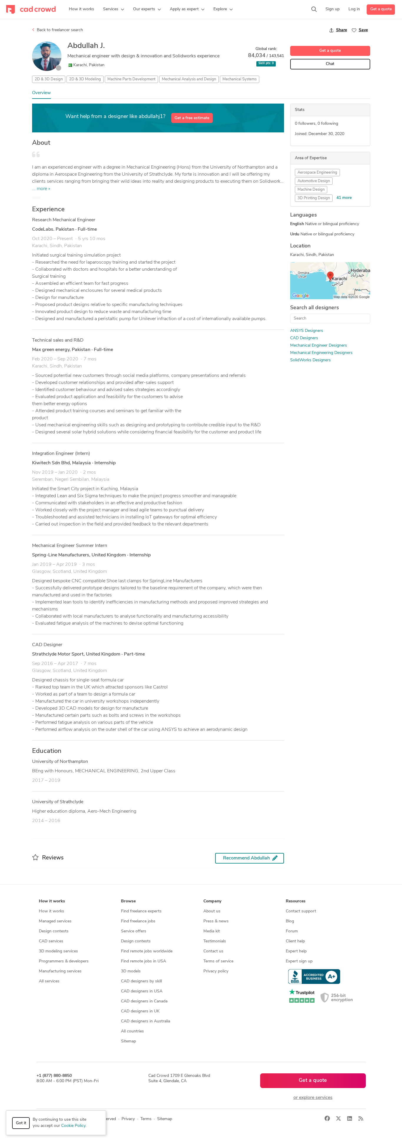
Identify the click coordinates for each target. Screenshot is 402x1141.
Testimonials (214, 941)
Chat (330, 64)
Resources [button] (295, 901)
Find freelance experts (141, 911)
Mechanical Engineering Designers (321, 353)
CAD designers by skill (141, 981)
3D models (131, 971)
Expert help (296, 951)
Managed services (55, 921)
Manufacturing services (60, 971)
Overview (41, 93)
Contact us (213, 951)
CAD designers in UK (140, 1011)
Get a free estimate (192, 118)
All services (49, 981)
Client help (295, 941)
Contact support (301, 911)
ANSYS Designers (306, 331)
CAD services (51, 941)
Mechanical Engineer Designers (318, 345)
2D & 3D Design (49, 79)
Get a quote (381, 9)
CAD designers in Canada (144, 1001)
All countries (132, 1031)
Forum (292, 931)
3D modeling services (58, 951)
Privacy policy (215, 971)
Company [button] (212, 901)
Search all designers (314, 308)
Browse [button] (128, 901)
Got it (21, 1123)
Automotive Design (314, 181)
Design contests (54, 931)
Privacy (128, 1119)
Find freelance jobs (138, 921)
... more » (41, 189)
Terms (146, 1119)
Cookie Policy (73, 1126)
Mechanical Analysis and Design (189, 79)
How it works (51, 911)
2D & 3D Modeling (85, 79)
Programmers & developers (64, 961)
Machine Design (311, 190)
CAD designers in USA (141, 991)
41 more (344, 198)
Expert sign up (299, 961)
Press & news (216, 921)
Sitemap (128, 1041)
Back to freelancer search (59, 30)
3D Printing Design (314, 198)
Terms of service (218, 961)
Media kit (211, 931)
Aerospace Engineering (317, 172)
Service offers (133, 931)
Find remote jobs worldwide (146, 951)
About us (211, 911)
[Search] (314, 9)
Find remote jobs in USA (143, 961)
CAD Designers (304, 338)
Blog (290, 921)
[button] (114, 9)
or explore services (313, 1097)
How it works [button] (52, 901)
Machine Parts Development (131, 79)
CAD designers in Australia (145, 1021)
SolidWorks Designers (310, 360)
